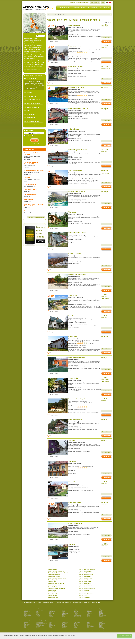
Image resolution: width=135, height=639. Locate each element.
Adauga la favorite (54, 41)
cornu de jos (102, 628)
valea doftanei (52, 621)
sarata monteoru (52, 608)
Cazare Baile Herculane (86, 593)
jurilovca (76, 629)
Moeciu (31, 47)
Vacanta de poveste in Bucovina (34, 170)
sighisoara (26, 621)
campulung (26, 629)
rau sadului (101, 629)
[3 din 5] (82, 343)
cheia (37, 612)
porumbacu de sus (66, 608)
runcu (50, 626)
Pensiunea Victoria (30, 184)
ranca (25, 627)
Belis (39, 40)
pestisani (76, 621)
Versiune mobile (49, 602)
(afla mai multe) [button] (70, 635)
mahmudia (38, 628)
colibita (50, 622)
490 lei (104, 295)
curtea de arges (39, 610)
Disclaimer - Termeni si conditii (39, 602)
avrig (37, 613)
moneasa (64, 628)
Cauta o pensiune (64, 7)
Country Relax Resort (30, 194)
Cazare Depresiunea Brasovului (57, 578)
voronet (38, 615)
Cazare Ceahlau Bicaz (54, 574)
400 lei (104, 171)
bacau (88, 610)
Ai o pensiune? (105, 7)
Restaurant (29, 136)
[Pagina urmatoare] (111, 22)
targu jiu (88, 616)
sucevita (51, 631)
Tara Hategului (32, 53)
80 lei (104, 316)
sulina (50, 623)
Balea (35, 40)
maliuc (88, 618)
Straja (25, 53)
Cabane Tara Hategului (31, 88)
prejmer (88, 617)
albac (25, 628)
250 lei (104, 87)
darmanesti (89, 625)
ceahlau (88, 622)
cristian (100, 622)
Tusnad (42, 55)
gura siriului (64, 627)
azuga (75, 627)
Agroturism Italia (68, 602)
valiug (88, 619)
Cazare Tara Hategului (85, 571)
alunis (100, 626)
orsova (37, 629)
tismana (76, 630)
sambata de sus (27, 615)
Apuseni (26, 40)
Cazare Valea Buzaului (85, 579)
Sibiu (37, 66)
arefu (63, 631)
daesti (75, 628)
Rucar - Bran (37, 49)
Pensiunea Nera (29, 211)
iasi (37, 611)
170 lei (105, 67)
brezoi (100, 608)
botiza (37, 618)
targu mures (51, 613)
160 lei (104, 503)
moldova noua (65, 613)
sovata (25, 609)
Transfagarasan (35, 55)
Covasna (42, 62)
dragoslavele (102, 621)
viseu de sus (102, 617)
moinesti (63, 624)
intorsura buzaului (65, 629)
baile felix (26, 610)
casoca (63, 616)
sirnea (88, 631)
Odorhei (35, 47)
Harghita (29, 64)
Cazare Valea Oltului (85, 583)
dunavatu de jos (77, 619)
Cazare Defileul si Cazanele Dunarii (58, 572)
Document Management (78, 602)
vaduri (88, 612)
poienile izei (51, 618)
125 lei (104, 544)
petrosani (26, 629)
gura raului (26, 630)
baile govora (89, 618)
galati (75, 612)
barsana (88, 609)
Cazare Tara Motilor (84, 572)
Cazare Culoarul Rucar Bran (56, 571)
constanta (101, 610)
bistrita (50, 627)
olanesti (101, 619)
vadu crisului (89, 621)
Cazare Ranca (83, 595)
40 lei (104, 440)
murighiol (51, 619)
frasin (37, 631)
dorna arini (38, 618)
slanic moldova (39, 622)
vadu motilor (64, 623)
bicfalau (88, 614)
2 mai (63, 609)
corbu (75, 614)
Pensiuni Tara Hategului (31, 81)
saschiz (63, 625)
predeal (25, 618)
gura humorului (27, 620)
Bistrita (26, 42)
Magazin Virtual (87, 602)
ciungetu (76, 613)
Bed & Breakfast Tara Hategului (33, 85)
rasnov (25, 612)
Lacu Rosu (32, 45)
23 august (76, 624)
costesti (88, 615)
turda (75, 626)
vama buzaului (77, 622)
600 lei (104, 108)
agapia (37, 614)
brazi (50, 620)
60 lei (104, 420)
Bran (30, 42)
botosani (51, 629)
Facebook (86, 2)
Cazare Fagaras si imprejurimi (56, 588)
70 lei (104, 399)
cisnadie (88, 627)
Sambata (26, 51)
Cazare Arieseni (52, 595)
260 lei (105, 378)
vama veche (76, 625)
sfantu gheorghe (90, 629)
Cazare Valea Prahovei (85, 585)
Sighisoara (32, 51)
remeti (37, 627)
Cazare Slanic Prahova (85, 586)
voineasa (63, 620)
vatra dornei (89, 611)
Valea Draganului (28, 56)
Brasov (29, 62)
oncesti (100, 618)
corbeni (38, 619)
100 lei (104, 191)
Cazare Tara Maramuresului (87, 588)
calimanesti (89, 608)
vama (25, 619)
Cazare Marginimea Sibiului (56, 583)
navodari (76, 631)
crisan (25, 626)
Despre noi (72, 2)
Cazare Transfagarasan (85, 578)
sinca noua (76, 618)
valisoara (101, 614)
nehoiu (100, 609)
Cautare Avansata (34, 125)
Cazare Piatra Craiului (54, 586)
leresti (50, 628)
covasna (38, 616)
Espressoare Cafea (96, 602)
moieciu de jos (27, 611)
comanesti (64, 614)
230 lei (104, 150)
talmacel (101, 613)
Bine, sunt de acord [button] (125, 635)
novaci (63, 619)
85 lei (104, 482)
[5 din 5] (82, 52)
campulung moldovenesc (41, 623)
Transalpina (27, 55)
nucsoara (76, 608)
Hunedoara (37, 64)
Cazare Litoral (52, 581)
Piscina (36, 136)
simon (75, 610)
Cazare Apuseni (52, 569)
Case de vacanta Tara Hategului (33, 83)
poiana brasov (52, 611)
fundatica (101, 624)
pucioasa (101, 612)
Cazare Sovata (52, 590)
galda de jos (102, 629)
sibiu (25, 623)
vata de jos (101, 620)
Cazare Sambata (52, 593)
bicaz (63, 617)
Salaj (32, 66)
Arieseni (31, 40)
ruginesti (88, 630)
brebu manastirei (90, 626)
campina (101, 627)
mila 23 (50, 617)
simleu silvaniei (102, 615)
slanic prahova (27, 624)
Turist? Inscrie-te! (95, 2)
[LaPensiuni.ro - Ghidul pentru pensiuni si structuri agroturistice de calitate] (38, 7)
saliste (50, 615)
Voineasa (32, 58)
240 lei (104, 25)
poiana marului (39, 621)
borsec (63, 612)
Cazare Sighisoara (84, 597)
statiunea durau (77, 616)
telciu (100, 618)
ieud (50, 630)
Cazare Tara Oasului (85, 576)
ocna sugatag (77, 620)
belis (25, 616)
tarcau (63, 629)
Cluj (36, 62)
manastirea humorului (41, 620)
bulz (88, 624)
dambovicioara (52, 625)
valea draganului (40, 625)
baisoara (76, 611)
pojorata (76, 609)
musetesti (101, 625)
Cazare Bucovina (84, 590)
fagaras (75, 629)
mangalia (101, 616)
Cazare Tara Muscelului (86, 574)
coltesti (75, 618)
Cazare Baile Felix (53, 597)
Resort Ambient (29, 199)
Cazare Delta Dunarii (54, 576)
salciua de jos (64, 618)
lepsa (50, 614)
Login (102, 2)
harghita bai (89, 620)
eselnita (38, 609)
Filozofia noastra (80, 2)
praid (25, 618)
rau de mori (51, 618)
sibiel (37, 608)
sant (50, 629)
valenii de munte (90, 628)
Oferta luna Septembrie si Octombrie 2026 (32, 163)
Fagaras (33, 44)
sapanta (51, 610)
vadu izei (26, 625)
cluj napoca (38, 624)
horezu (50, 624)
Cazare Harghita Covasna (55, 579)
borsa (37, 629)
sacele (100, 611)
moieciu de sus (27, 622)
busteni (38, 626)
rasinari (63, 611)
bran (25, 608)
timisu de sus (89, 613)
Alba (30, 61)
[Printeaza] (110, 14)
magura (63, 610)
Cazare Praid (51, 592)
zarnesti (25, 617)
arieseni (25, 613)
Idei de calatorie (79, 7)
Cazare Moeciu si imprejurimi (87, 569)
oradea (63, 618)
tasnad (37, 630)
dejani (63, 615)
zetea (75, 623)
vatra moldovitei (65, 622)
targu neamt (64, 626)
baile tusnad (39, 617)
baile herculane (27, 614)
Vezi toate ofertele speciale (35, 217)
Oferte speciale (92, 7)
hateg (50, 609)
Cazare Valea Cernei (85, 581)
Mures (26, 66)
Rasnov (31, 49)
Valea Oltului (37, 56)
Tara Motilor (39, 53)
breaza (25, 631)
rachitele (63, 630)
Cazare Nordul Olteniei (54, 585)
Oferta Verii (27, 177)
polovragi (51, 616)
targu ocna (64, 621)
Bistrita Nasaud (38, 61)
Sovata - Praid (40, 51)
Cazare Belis (83, 592)
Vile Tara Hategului (30, 87)
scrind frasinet (102, 623)
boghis (88, 623)
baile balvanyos (77, 615)
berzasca (89, 629)
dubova (50, 612)
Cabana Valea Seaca (30, 189)
